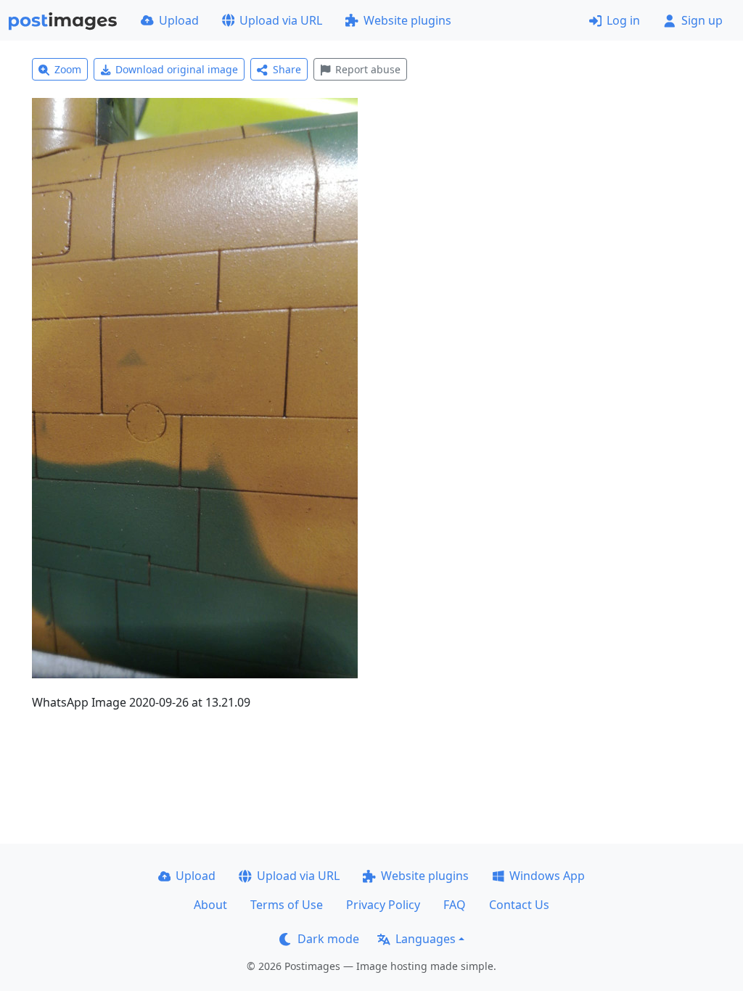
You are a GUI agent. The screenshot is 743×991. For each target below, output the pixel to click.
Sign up (702, 20)
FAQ (454, 905)
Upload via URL (280, 20)
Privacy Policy (383, 905)
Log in (623, 20)
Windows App (547, 876)
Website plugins (407, 20)
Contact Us (519, 905)
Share (287, 69)
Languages (425, 939)
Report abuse (368, 69)
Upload (179, 20)
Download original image (176, 69)
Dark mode (328, 939)
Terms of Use (286, 905)
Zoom (67, 69)
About (210, 905)
